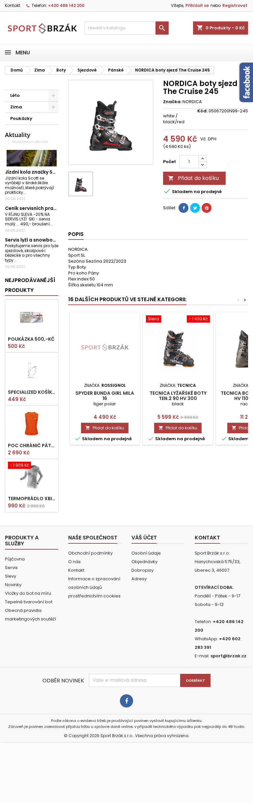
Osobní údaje (146, 553)
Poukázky (21, 118)
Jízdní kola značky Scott (34, 172)
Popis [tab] (76, 234)
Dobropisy (142, 570)
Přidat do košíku (193, 178)
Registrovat (234, 5)
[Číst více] (29, 192)
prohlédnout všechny (30, 142)
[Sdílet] (183, 208)
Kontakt (12, 5)
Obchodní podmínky (90, 553)
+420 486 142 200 (66, 5)
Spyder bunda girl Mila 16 (104, 396)
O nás (74, 562)
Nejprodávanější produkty (30, 285)
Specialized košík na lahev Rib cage (31, 392)
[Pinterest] (206, 208)
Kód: (202, 111)
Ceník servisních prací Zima (38, 208)
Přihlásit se (197, 5)
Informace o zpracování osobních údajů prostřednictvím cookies (94, 587)
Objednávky (144, 562)
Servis (11, 567)
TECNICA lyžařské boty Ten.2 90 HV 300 (178, 396)
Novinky (13, 585)
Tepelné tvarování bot (28, 602)
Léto (15, 95)
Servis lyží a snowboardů (34, 240)
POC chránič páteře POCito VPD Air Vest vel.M (31, 445)
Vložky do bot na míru (28, 593)
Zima (16, 107)
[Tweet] (195, 208)
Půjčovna (15, 559)
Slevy (10, 576)
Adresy (139, 579)
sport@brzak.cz (228, 656)
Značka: (172, 102)
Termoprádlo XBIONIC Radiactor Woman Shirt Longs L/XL (31, 498)
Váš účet (144, 537)
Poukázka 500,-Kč (31, 339)
